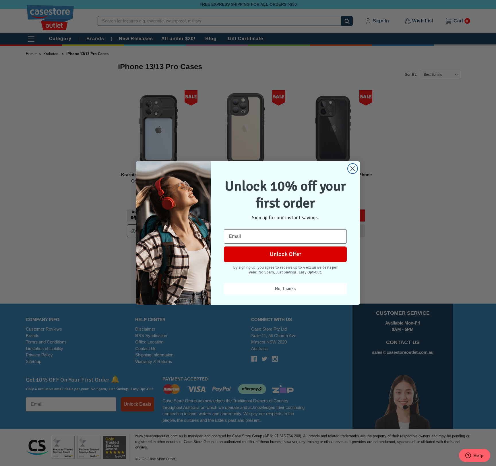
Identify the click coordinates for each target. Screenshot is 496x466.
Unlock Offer (285, 254)
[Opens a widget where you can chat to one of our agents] (474, 456)
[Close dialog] (353, 169)
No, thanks (285, 289)
